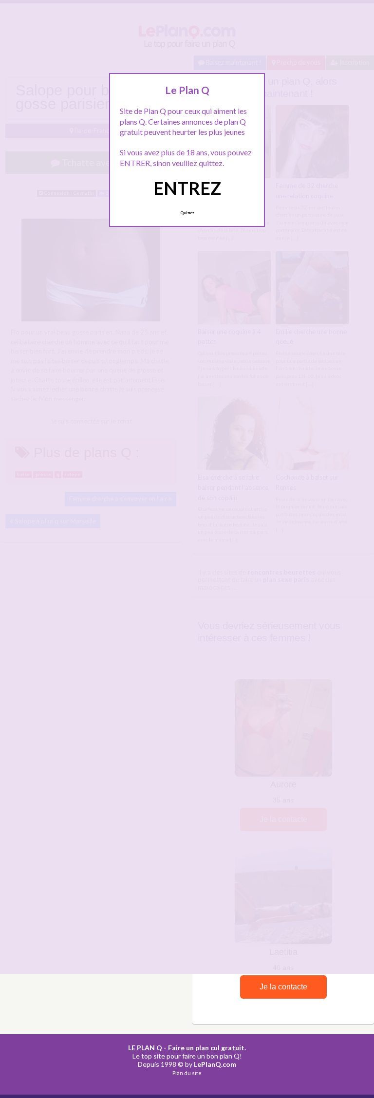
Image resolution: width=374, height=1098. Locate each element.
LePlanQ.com (215, 1064)
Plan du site (187, 1073)
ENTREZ (187, 188)
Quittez (187, 212)
